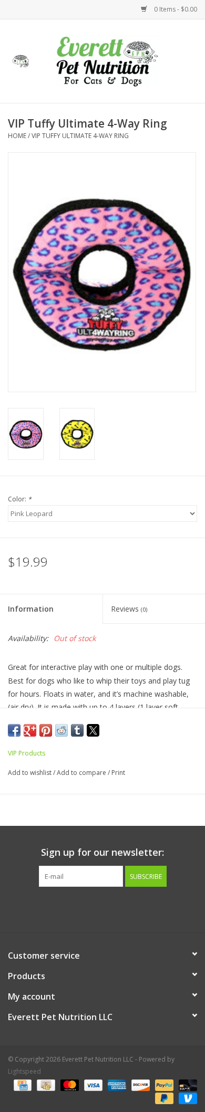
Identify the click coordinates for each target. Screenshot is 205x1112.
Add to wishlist (30, 772)
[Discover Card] (139, 1084)
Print (118, 772)
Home (17, 135)
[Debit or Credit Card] (186, 1084)
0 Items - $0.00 (174, 9)
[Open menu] (20, 59)
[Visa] (92, 1084)
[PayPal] (163, 1084)
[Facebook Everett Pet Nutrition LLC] (93, 908)
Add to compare (82, 772)
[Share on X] (93, 730)
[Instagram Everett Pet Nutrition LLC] (112, 908)
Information (31, 609)
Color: (20, 499)
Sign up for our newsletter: (102, 852)
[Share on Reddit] (61, 730)
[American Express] (116, 1084)
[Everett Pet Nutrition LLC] (123, 60)
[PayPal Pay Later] (163, 1097)
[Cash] (44, 1084)
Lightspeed (24, 1071)
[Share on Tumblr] (77, 730)
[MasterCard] (68, 1084)
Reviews (129, 609)
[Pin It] (45, 730)
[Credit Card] (21, 1084)
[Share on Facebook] (14, 730)
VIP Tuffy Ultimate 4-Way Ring (80, 135)
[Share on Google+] (30, 730)
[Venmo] (186, 1097)
